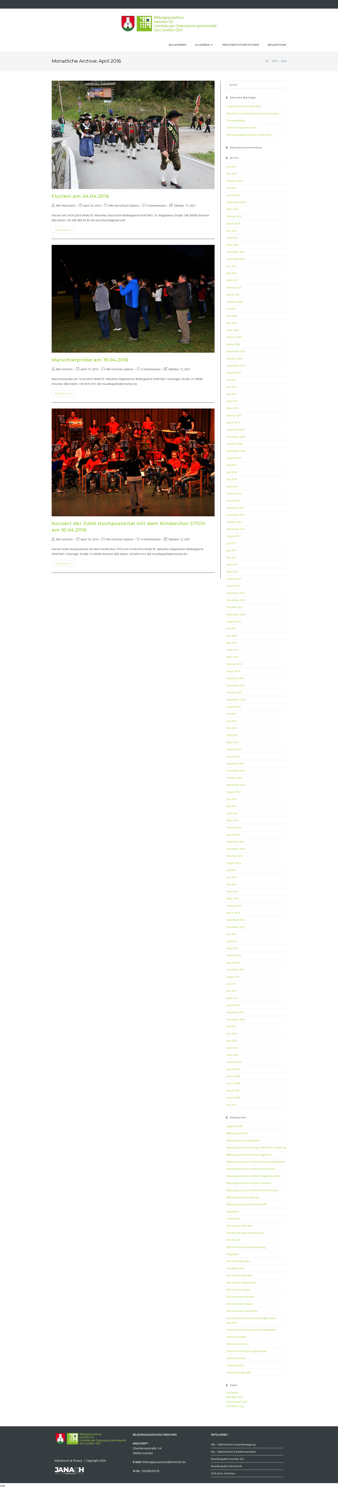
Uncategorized (235, 1365)
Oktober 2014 (234, 778)
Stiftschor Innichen (237, 1344)
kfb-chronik (233, 1240)
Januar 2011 (233, 1005)
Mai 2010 (232, 1040)
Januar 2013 (233, 912)
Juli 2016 (231, 628)
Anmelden (232, 1392)
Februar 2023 (234, 216)
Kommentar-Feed (237, 1401)
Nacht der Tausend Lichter (242, 127)
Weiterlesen (65, 229)
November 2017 (236, 515)
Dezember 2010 (236, 1012)
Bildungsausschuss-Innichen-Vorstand (249, 1183)
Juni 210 (231, 1104)
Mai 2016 (232, 642)
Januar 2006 (233, 1097)
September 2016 (236, 614)
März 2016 (232, 657)
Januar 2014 (233, 834)
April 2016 (232, 650)
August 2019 (234, 372)
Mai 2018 (232, 479)
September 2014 (236, 785)
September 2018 (236, 451)
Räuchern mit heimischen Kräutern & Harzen (252, 113)
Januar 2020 (233, 344)
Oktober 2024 (234, 181)
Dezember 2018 (236, 429)
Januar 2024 (233, 195)
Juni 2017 (232, 550)
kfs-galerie (232, 1254)
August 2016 (234, 621)
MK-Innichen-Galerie (119, 369)
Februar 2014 (234, 827)
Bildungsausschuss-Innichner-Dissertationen (252, 1190)
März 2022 (232, 244)
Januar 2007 (233, 1090)
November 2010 (236, 1019)
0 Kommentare (156, 205)
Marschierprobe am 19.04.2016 (90, 360)
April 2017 (232, 564)
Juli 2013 (231, 870)
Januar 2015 (233, 756)
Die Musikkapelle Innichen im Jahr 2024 (249, 134)
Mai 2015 (232, 728)
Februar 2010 (234, 1062)
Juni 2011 (232, 991)
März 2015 (232, 742)
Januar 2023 (233, 223)
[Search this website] (256, 84)
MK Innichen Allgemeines (241, 1282)
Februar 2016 (234, 664)
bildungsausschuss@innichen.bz (164, 1462)
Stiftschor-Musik (236, 1358)
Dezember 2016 (236, 593)
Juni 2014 (232, 799)
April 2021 (232, 280)
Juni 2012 (232, 934)
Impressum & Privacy (69, 1460)
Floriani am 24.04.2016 (80, 196)
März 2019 (232, 408)
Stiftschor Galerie (236, 1337)
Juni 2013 (232, 877)
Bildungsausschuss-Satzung (243, 1197)
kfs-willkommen (236, 1268)
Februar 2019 (234, 415)
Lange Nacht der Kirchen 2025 (244, 106)
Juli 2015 (231, 713)
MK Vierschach (66, 205)
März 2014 (232, 820)
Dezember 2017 (236, 507)
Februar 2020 (234, 337)
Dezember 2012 (236, 920)
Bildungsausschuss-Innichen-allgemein (249, 1154)
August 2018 (234, 458)
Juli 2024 (231, 188)
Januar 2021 (233, 294)
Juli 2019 (231, 380)
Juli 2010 (231, 1026)
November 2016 (236, 600)
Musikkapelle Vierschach (226, 1466)
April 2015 (232, 735)
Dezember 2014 (236, 763)
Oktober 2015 (234, 692)
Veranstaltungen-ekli (239, 1372)
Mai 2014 (232, 806)
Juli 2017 (231, 543)
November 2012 (236, 927)
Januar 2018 (233, 500)
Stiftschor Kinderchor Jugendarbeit (247, 1351)
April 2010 (232, 1048)
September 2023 (236, 202)
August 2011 (234, 977)
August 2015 (234, 706)
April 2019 (232, 401)
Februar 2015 (234, 749)
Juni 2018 (232, 472)
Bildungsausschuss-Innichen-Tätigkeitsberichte (253, 1176)
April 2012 (232, 941)
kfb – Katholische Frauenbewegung (233, 1444)
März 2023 (232, 209)
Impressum (233, 1218)
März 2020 (232, 330)
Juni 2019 (232, 387)
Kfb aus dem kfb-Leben (240, 1226)
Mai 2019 (232, 394)
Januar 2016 (233, 671)
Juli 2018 (231, 465)
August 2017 (234, 536)
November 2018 (236, 436)
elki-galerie (233, 1211)
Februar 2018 (234, 493)
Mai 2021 (232, 273)
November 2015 (236, 685)
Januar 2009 (233, 1076)
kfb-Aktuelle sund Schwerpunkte (245, 1233)
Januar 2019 (233, 422)
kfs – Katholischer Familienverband (233, 1451)
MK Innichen (64, 369)
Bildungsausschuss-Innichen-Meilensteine (251, 1168)
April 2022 (232, 237)
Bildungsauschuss (237, 1133)
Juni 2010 (232, 1033)
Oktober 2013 (234, 856)
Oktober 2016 (234, 607)
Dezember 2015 (236, 678)
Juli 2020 (231, 308)
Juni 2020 (232, 316)
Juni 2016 (232, 635)
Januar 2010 (233, 1069)
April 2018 (232, 486)
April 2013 (232, 891)
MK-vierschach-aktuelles (241, 1296)
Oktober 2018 (234, 443)
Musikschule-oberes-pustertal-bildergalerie (251, 1329)
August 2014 (234, 792)
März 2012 (232, 948)
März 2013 (232, 898)
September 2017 (236, 529)
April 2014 (232, 813)
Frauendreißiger (236, 120)
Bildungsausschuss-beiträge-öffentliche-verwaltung (256, 1147)
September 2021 (236, 259)
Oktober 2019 (234, 358)
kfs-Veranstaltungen (238, 1261)
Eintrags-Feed (234, 1397)
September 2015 (236, 699)
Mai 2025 (232, 173)
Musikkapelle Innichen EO (227, 1459)
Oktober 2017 (234, 522)
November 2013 (236, 849)
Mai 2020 (232, 323)
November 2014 (236, 770)
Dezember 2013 (236, 841)
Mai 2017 (232, 557)
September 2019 (236, 365)
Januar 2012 (233, 962)
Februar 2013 (234, 905)
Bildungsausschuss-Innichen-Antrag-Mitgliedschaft (256, 1161)
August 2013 (234, 863)
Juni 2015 (232, 721)
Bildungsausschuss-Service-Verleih (246, 1204)
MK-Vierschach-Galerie (124, 205)
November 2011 (236, 969)
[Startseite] (267, 61)
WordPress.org (235, 1406)
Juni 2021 (232, 266)
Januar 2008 (233, 1083)
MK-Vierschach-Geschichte (242, 1311)
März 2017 (232, 571)
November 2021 (236, 252)
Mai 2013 (232, 884)
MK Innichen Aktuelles (239, 1275)
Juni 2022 (232, 230)
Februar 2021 (234, 287)
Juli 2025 (231, 166)
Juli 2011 (231, 984)
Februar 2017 (234, 579)
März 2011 (232, 998)
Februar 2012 (234, 955)
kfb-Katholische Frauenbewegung (246, 1247)
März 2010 (232, 1055)
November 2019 (236, 351)
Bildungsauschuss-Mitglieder (243, 1140)
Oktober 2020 (234, 301)
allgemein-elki (234, 1126)
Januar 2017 (233, 586)
